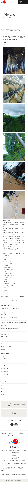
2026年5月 (5, 368)
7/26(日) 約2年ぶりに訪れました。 (9, 317)
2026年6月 (5, 365)
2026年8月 (5, 358)
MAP (24, 450)
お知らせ (3, 336)
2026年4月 (5, 371)
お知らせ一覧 (10, 435)
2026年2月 (5, 378)
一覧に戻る (14, 300)
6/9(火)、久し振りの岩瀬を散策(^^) (10, 328)
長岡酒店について (12, 433)
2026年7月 (5, 362)
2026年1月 (5, 381)
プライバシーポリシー (7, 463)
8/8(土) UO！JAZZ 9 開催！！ (8, 313)
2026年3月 (5, 375)
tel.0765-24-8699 (14, 452)
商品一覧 (4, 433)
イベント (3, 340)
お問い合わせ (19, 435)
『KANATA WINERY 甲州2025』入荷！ (11, 308)
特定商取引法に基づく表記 (20, 463)
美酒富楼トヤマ (5, 349)
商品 (2, 343)
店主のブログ (4, 346)
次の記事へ (23, 296)
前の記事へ (5, 296)
